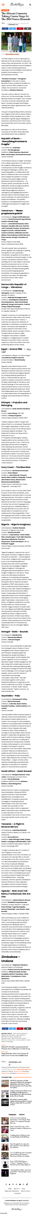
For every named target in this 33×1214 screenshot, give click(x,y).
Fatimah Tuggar (7, 1036)
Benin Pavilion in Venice (12, 54)
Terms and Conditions (12, 1191)
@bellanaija (18, 1071)
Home (10, 1189)
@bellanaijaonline (23, 1073)
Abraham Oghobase (8, 1035)
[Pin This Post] (20, 28)
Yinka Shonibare (7, 1041)
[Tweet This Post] (12, 28)
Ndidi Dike (18, 1036)
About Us (17, 1189)
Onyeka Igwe (6, 1038)
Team (23, 1189)
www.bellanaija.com (24, 1069)
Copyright (17, 1193)
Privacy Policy (25, 1191)
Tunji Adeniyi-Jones (23, 1040)
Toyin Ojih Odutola (8, 1040)
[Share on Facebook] (5, 28)
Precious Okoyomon (19, 1038)
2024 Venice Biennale (20, 1033)
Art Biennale (21, 1035)
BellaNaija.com (13, 24)
